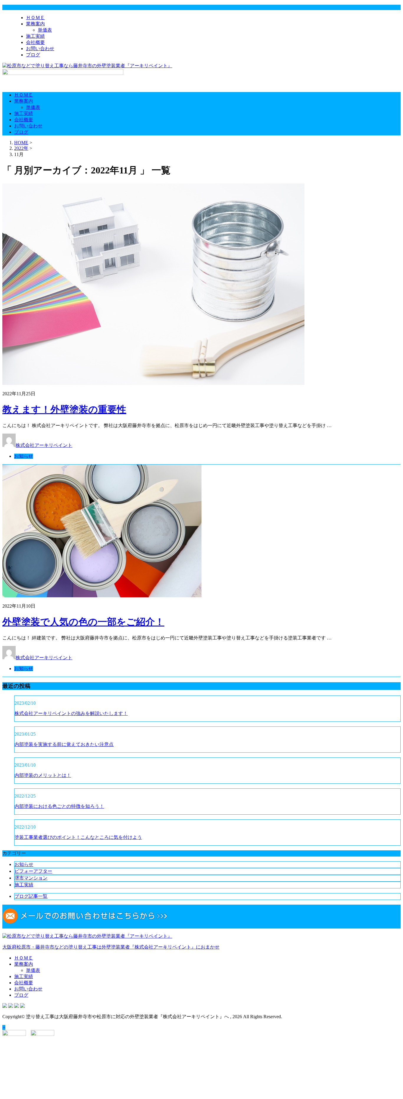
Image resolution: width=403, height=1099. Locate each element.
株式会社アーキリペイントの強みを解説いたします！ (71, 713)
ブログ (33, 54)
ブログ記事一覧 (30, 896)
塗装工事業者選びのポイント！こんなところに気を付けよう (78, 837)
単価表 (45, 29)
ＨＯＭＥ (35, 17)
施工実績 (35, 36)
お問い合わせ (40, 48)
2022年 (21, 148)
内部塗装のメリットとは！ (42, 775)
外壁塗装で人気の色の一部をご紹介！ (83, 621)
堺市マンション (30, 877)
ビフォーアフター (33, 871)
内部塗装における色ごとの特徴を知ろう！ (59, 806)
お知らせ (23, 456)
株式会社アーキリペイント (44, 445)
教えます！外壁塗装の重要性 (64, 409)
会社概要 (35, 42)
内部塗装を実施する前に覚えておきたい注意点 (64, 744)
